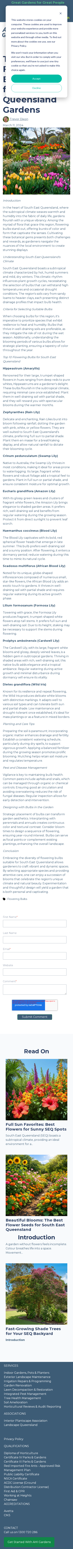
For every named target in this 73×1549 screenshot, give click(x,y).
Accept (36, 78)
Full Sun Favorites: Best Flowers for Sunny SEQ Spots (36, 1126)
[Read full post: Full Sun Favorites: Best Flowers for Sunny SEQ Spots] (36, 1089)
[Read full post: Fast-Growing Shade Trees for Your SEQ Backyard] (36, 1293)
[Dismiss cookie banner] (60, 13)
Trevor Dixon (18, 119)
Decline (36, 87)
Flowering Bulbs (17, 899)
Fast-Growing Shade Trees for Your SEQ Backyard (33, 1331)
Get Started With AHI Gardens (29, 1542)
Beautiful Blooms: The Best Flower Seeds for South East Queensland (35, 1225)
